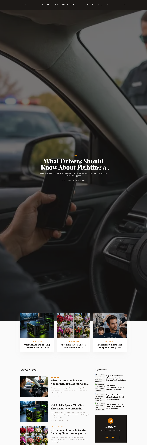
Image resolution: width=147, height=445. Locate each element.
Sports (106, 5)
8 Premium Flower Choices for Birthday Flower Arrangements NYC (73, 347)
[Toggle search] (124, 4)
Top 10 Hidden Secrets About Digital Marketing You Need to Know (115, 406)
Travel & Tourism (84, 5)
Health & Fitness (72, 5)
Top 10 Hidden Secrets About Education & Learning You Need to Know (116, 378)
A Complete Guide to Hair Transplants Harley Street (109, 346)
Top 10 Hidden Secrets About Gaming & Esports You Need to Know (115, 397)
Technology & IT (60, 5)
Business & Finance (47, 5)
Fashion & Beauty (97, 5)
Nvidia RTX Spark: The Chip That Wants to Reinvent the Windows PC (37, 347)
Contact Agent (111, 437)
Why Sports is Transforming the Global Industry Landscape (115, 387)
